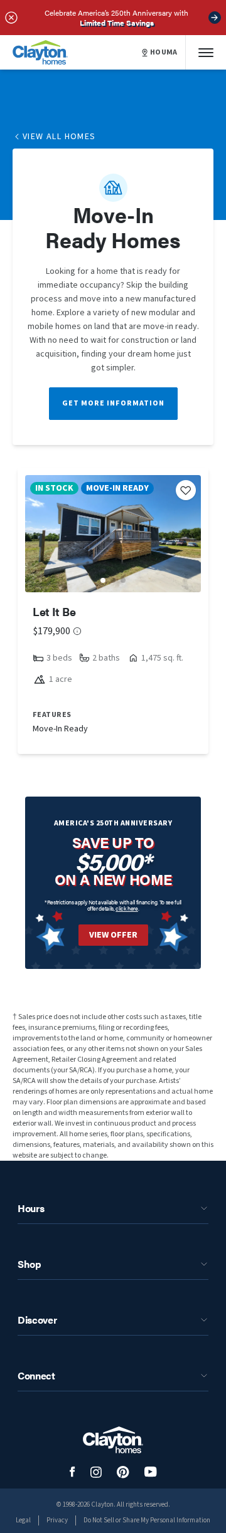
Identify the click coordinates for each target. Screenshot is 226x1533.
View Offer (113, 935)
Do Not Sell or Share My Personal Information (146, 1520)
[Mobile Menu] (206, 52)
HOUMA (164, 52)
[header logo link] (40, 52)
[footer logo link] (113, 1439)
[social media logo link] (72, 1472)
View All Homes (59, 136)
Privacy (57, 1520)
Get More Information (113, 403)
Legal (23, 1520)
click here (127, 908)
